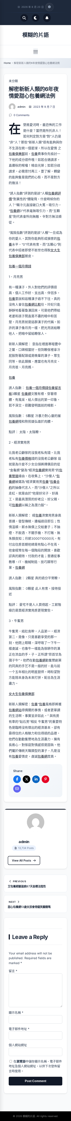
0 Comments (21, 115)
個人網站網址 (18, 1045)
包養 (34, 154)
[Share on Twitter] (26, 779)
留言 (13, 971)
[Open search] (24, 18)
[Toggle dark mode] (35, 18)
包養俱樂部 (17, 154)
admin (21, 106)
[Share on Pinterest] (45, 779)
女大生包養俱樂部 (21, 694)
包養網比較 (33, 304)
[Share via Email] (17, 789)
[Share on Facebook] (17, 779)
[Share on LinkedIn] (36, 779)
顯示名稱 (16, 1012)
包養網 (15, 211)
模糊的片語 (35, 35)
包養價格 (24, 458)
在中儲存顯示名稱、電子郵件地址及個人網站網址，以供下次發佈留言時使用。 (35, 1066)
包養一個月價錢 (20, 266)
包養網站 (15, 710)
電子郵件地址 (19, 1029)
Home (7, 62)
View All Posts (21, 860)
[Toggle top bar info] (49, 7)
